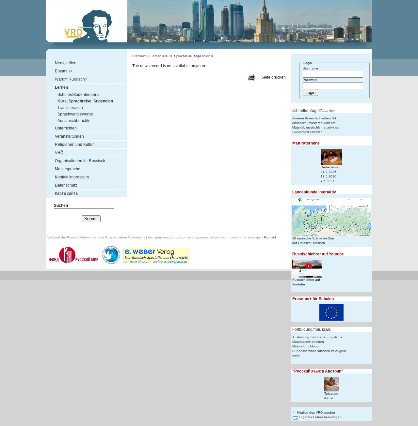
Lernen (156, 56)
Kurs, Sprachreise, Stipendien (187, 56)
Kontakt (270, 237)
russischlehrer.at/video (322, 127)
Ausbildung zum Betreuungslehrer (318, 337)
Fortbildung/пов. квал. (311, 329)
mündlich (300, 123)
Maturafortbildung (305, 346)
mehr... (297, 355)
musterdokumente (322, 123)
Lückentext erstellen (307, 132)
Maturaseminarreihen (308, 341)
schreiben (323, 118)
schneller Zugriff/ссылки (313, 110)
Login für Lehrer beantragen (320, 417)
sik (335, 118)
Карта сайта (66, 193)
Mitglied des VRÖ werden (316, 412)
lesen (310, 118)
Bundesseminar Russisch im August (319, 351)
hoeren (298, 118)
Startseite (139, 56)
